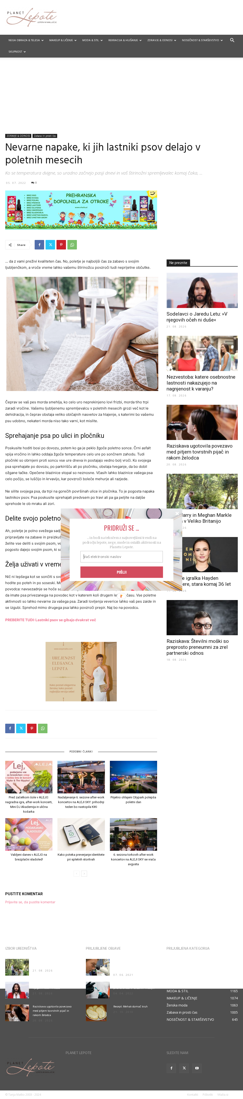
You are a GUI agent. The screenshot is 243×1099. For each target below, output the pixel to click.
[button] (121, 527)
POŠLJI (122, 572)
